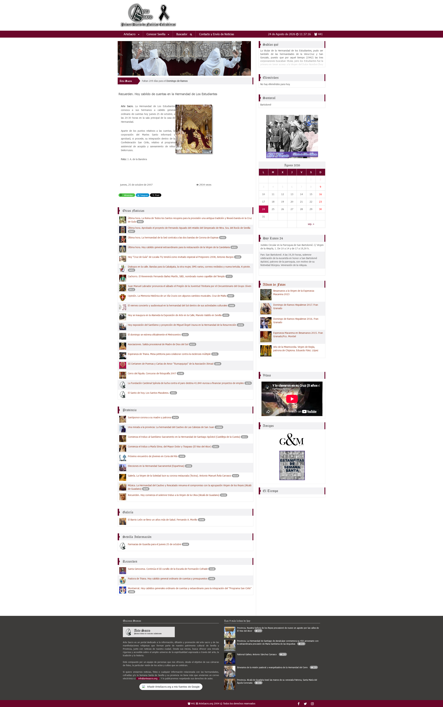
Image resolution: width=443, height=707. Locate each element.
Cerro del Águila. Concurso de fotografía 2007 (152, 373)
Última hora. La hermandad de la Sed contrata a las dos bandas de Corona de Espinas (173, 237)
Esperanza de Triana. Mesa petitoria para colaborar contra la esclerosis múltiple (169, 354)
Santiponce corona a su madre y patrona (149, 417)
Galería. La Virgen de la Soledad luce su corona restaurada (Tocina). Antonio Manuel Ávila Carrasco (179, 475)
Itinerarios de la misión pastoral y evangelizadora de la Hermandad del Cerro (277, 667)
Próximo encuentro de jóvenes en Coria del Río (153, 456)
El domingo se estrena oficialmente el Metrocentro (154, 334)
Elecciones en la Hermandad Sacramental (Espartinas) (156, 466)
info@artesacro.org (147, 678)
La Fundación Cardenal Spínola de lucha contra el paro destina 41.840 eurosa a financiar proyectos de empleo (186, 383)
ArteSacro (130, 34)
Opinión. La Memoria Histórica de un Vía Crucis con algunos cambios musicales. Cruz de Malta (177, 295)
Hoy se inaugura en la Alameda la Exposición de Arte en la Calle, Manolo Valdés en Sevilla (175, 315)
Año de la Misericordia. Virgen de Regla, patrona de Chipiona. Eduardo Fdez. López (295, 348)
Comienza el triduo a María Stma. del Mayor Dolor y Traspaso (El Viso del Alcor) (169, 446)
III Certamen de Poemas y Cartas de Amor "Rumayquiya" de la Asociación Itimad (170, 363)
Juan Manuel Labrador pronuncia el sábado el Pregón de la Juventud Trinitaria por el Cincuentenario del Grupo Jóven (189, 286)
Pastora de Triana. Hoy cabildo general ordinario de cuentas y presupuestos (167, 578)
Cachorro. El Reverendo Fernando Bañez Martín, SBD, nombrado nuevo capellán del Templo (176, 276)
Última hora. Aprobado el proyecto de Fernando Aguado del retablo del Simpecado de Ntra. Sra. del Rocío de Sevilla (189, 227)
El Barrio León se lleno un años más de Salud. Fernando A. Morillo (162, 519)
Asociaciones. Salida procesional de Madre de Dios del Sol (158, 344)
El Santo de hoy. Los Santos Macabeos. (148, 392)
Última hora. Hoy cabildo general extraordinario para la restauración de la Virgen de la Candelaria (179, 247)
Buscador (182, 34)
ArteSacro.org (206, 703)
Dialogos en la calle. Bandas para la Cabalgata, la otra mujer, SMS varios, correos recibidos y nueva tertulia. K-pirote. (189, 266)
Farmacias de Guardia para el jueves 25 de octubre (154, 544)
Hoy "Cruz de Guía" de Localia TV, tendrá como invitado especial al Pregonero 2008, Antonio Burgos (181, 257)
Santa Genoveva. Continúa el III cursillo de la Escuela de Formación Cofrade (168, 568)
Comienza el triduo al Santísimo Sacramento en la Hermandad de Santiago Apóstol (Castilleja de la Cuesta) (184, 436)
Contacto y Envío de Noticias (216, 34)
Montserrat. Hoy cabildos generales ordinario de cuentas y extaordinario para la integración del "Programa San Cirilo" (190, 588)
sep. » (311, 224)
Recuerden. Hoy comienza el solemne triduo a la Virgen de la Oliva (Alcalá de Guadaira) (173, 495)
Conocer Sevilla (156, 34)
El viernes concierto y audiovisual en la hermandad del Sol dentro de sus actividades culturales (177, 305)
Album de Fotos (274, 284)
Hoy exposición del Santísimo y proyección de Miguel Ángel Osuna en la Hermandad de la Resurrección (182, 324)
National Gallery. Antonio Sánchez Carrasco (261, 654)
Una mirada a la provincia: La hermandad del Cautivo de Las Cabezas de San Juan (171, 427)
